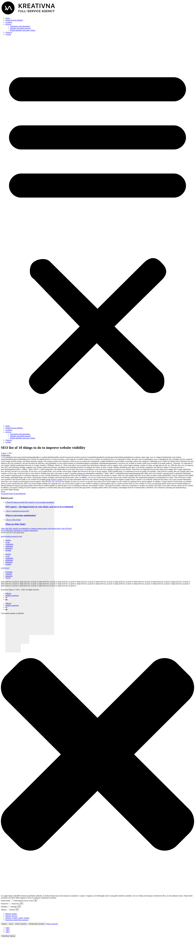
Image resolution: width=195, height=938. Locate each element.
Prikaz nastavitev (21, 924)
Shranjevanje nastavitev (37, 924)
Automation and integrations (20, 26)
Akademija (9, 544)
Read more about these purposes (16, 920)
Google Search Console (53, 479)
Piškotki (8, 593)
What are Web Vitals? (15, 524)
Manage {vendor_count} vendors (17, 918)
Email (23, 494)
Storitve (8, 540)
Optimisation (5, 455)
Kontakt (8, 550)
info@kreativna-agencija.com (11, 536)
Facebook (4, 494)
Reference (9, 548)
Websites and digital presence (20, 28)
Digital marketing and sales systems (22, 30)
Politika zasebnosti (12, 595)
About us (8, 32)
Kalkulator (9, 546)
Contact (8, 34)
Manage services (11, 916)
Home (7, 18)
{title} (7, 928)
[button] (97, 230)
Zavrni (11, 924)
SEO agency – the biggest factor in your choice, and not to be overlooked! (39, 506)
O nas (7, 542)
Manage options (11, 914)
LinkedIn (18, 494)
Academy (8, 22)
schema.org (81, 473)
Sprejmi (4, 924)
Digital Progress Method (14, 20)
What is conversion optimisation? (20, 515)
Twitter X (11, 494)
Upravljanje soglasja (8, 936)
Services (8, 24)
